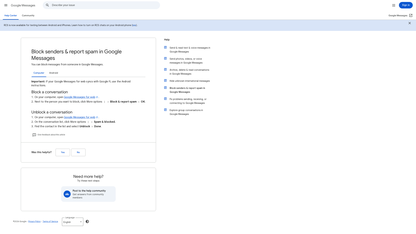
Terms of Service (50, 221)
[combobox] (106, 5)
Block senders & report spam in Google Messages (187, 90)
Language (70, 217)
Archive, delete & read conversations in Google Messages (189, 71)
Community (28, 15)
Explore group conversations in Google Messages (186, 112)
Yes (63, 152)
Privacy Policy (34, 221)
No (78, 152)
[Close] (410, 23)
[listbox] (72, 222)
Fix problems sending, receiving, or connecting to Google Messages (188, 101)
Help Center (10, 15)
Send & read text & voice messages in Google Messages (190, 49)
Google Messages (23, 5)
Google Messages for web (79, 97)
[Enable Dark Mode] (87, 221)
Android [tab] (53, 73)
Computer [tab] (38, 73)
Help (167, 39)
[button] (6, 5)
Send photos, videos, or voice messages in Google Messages (186, 60)
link (134, 25)
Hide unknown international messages (190, 80)
